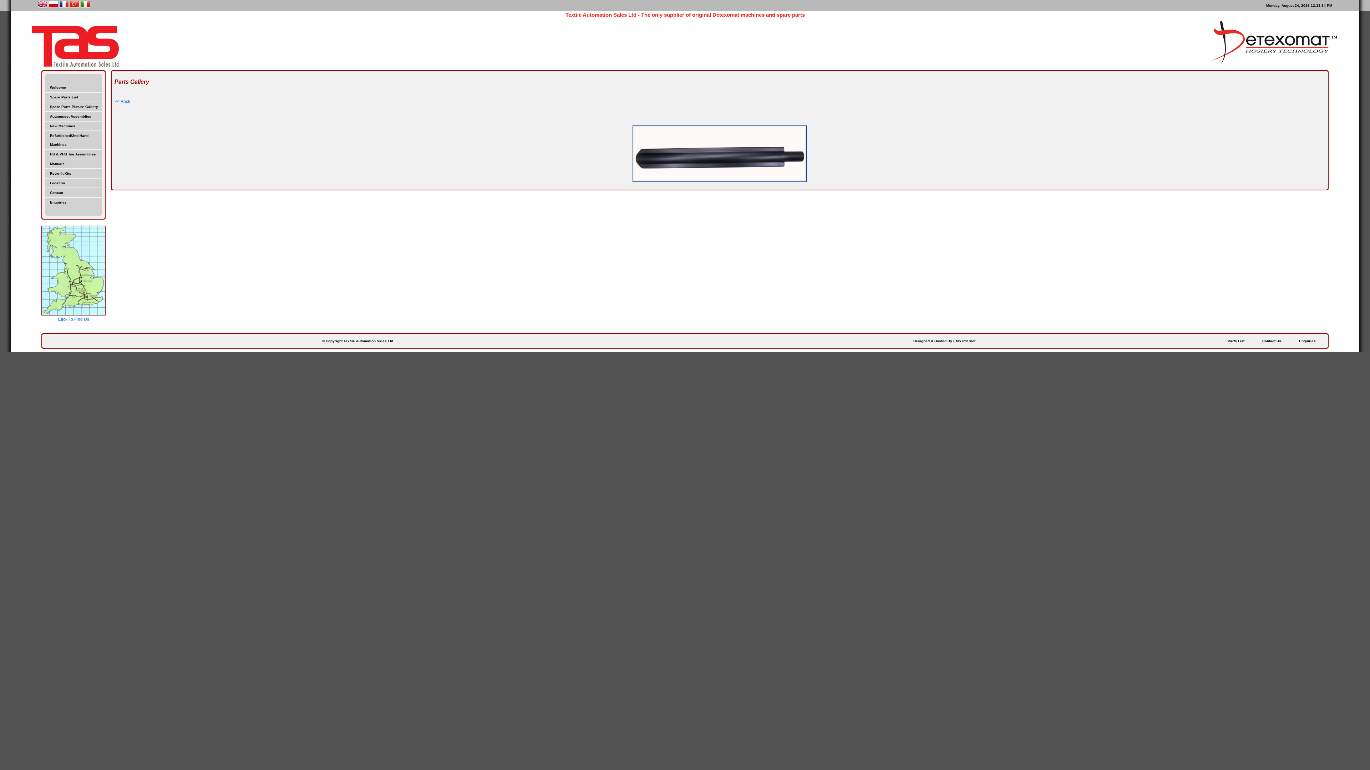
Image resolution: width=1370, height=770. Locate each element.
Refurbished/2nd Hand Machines (69, 140)
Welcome (58, 87)
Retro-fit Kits (60, 173)
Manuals (57, 164)
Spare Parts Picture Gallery (74, 107)
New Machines (62, 126)
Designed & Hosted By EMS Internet (944, 341)
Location (57, 183)
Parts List (1236, 341)
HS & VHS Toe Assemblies (73, 154)
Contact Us (1271, 341)
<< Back (122, 101)
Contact (56, 193)
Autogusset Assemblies (70, 116)
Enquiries (58, 202)
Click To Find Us (73, 319)
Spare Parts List (64, 97)
